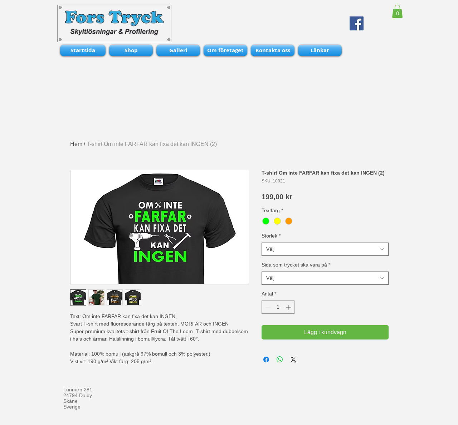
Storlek (271, 236)
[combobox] (325, 249)
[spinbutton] (278, 307)
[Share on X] (293, 359)
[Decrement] (267, 307)
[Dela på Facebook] (266, 359)
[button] (397, 11)
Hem (76, 144)
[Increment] (288, 307)
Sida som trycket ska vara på (296, 265)
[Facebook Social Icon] (357, 23)
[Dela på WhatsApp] (280, 359)
